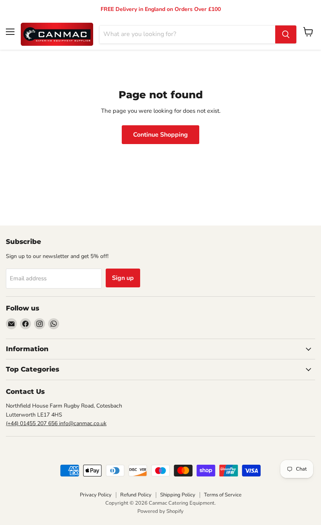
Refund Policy (135, 494)
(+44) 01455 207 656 (32, 423)
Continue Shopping (160, 134)
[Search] (285, 34)
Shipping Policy (177, 494)
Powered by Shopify (160, 511)
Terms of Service (223, 494)
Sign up (123, 278)
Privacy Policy (96, 494)
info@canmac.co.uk (82, 423)
